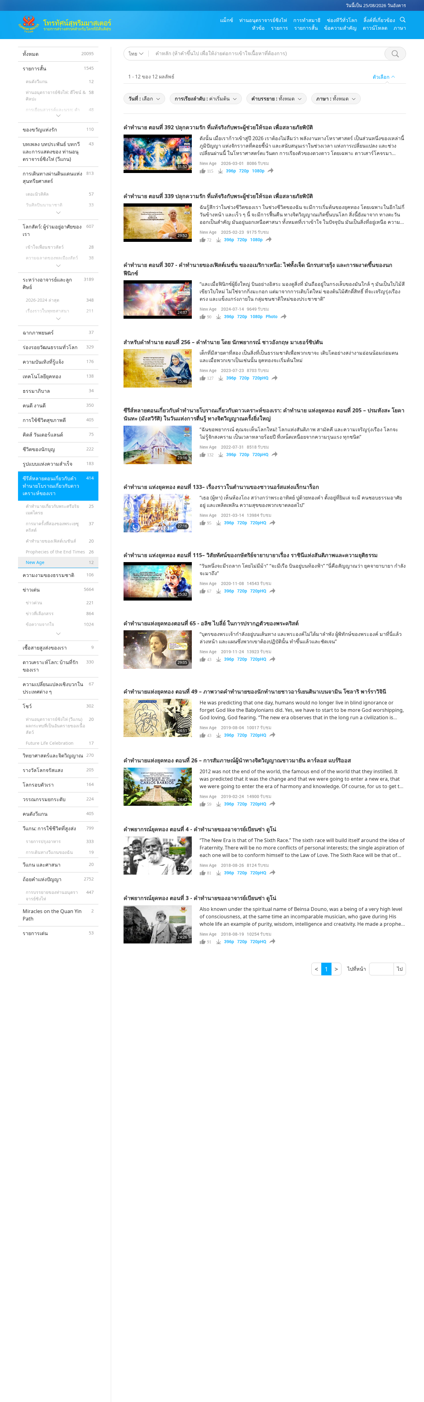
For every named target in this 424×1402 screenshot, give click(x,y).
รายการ (279, 27)
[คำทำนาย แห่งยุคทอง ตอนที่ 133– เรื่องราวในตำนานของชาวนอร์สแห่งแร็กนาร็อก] (158, 513)
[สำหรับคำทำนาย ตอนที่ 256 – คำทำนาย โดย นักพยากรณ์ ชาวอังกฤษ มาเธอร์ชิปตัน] (158, 368)
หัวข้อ (258, 27)
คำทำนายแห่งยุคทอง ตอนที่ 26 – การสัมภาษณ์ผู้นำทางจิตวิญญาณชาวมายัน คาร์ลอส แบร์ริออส (237, 760)
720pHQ (260, 377)
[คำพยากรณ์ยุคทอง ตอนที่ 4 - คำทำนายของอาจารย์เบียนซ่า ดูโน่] (158, 855)
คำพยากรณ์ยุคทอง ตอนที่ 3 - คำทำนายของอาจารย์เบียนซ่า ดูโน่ (200, 898)
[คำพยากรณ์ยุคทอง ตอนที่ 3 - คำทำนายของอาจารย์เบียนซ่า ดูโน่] (158, 924)
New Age (208, 163)
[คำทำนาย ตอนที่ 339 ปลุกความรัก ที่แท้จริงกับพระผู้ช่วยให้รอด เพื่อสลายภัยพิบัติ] (158, 222)
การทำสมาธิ (307, 20)
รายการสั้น (306, 27)
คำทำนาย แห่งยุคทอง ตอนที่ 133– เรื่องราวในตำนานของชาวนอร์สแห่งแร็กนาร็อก (221, 486)
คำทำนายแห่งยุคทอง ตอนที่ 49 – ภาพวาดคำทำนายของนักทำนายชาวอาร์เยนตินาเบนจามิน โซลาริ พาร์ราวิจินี (255, 691)
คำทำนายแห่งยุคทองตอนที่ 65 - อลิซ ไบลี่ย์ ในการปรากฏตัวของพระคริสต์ (211, 623)
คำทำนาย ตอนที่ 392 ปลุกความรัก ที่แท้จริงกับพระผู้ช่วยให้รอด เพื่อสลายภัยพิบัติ (218, 127)
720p (244, 170)
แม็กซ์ (226, 20)
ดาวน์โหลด (375, 27)
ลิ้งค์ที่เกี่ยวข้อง (379, 20)
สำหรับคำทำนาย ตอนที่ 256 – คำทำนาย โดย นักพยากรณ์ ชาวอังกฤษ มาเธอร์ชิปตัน (223, 342)
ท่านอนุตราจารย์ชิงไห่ (263, 20)
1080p (258, 170)
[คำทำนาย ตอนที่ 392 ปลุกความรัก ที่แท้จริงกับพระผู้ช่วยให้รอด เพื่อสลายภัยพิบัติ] (158, 154)
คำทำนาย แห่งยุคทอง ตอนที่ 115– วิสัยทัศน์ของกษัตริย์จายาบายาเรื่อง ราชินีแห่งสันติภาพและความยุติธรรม (251, 555)
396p (231, 170)
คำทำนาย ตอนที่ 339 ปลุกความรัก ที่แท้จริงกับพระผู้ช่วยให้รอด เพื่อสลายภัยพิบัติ (218, 196)
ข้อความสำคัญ (340, 27)
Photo (271, 316)
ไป (400, 969)
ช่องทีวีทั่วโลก (342, 20)
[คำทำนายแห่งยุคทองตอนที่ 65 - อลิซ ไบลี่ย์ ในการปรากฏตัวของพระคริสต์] (158, 649)
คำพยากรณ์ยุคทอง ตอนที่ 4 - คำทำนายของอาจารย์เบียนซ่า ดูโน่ (200, 829)
